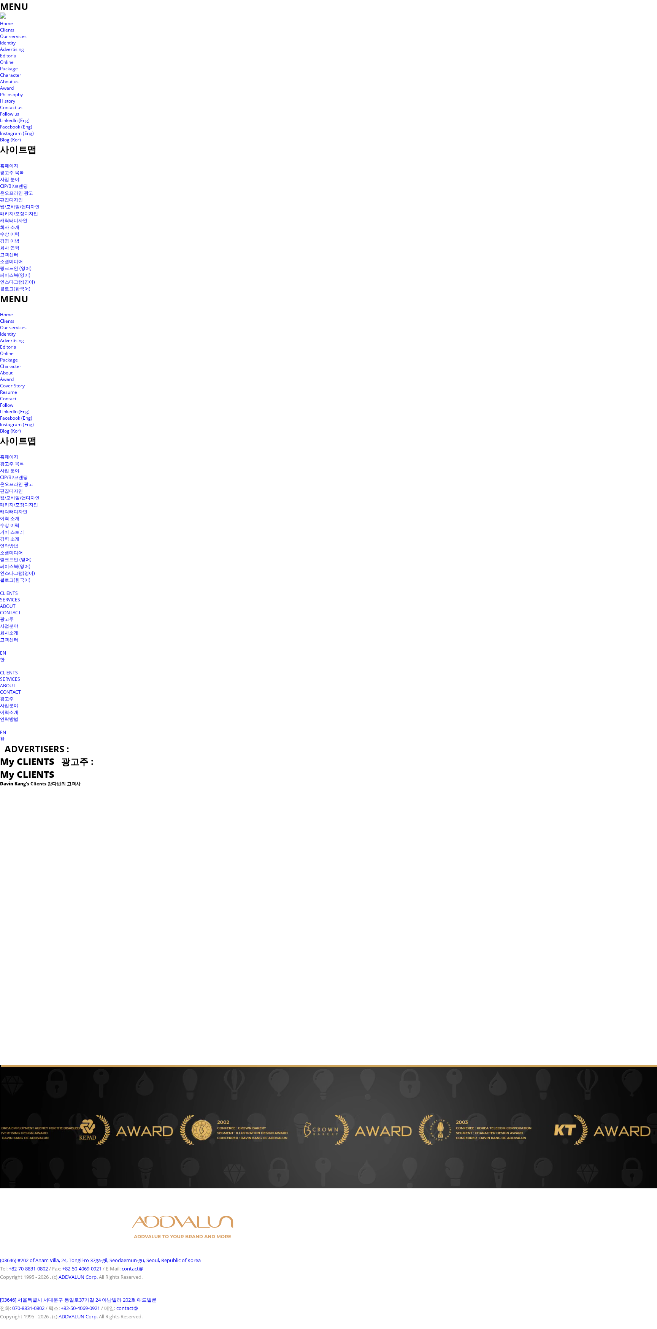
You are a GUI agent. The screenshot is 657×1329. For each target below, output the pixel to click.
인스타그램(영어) (17, 282)
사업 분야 (9, 179)
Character (10, 75)
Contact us (11, 107)
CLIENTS (9, 593)
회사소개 (9, 633)
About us (9, 81)
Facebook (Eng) (16, 127)
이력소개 (9, 712)
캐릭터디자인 (13, 220)
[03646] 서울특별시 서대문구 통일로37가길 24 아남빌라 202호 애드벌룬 (78, 1299)
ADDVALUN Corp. (78, 1276)
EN (3, 653)
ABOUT (8, 606)
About (6, 373)
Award (7, 88)
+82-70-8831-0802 (28, 1268)
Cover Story (12, 385)
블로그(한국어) (15, 288)
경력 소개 (9, 539)
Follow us (9, 114)
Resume (8, 392)
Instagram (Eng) (17, 133)
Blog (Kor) (10, 139)
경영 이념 (9, 241)
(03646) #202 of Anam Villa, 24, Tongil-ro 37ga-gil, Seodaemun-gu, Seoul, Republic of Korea (100, 1260)
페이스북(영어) (15, 275)
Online (7, 62)
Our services (13, 36)
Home (6, 23)
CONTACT (10, 612)
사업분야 (9, 626)
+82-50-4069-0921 (82, 1268)
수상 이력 (9, 234)
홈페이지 (9, 165)
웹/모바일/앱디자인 (20, 206)
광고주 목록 (12, 172)
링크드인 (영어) (16, 268)
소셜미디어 (11, 261)
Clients (7, 30)
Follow (6, 405)
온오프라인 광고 (16, 193)
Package (9, 68)
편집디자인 (11, 200)
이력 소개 (9, 518)
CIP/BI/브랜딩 (14, 186)
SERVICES (10, 599)
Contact (8, 398)
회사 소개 (9, 227)
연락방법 (9, 545)
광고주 (7, 619)
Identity (8, 43)
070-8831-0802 (28, 1308)
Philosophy (11, 94)
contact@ (132, 1268)
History (7, 101)
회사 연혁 (9, 247)
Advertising (12, 49)
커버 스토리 (12, 532)
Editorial (8, 55)
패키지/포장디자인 (19, 213)
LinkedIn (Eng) (15, 120)
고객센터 (9, 254)
